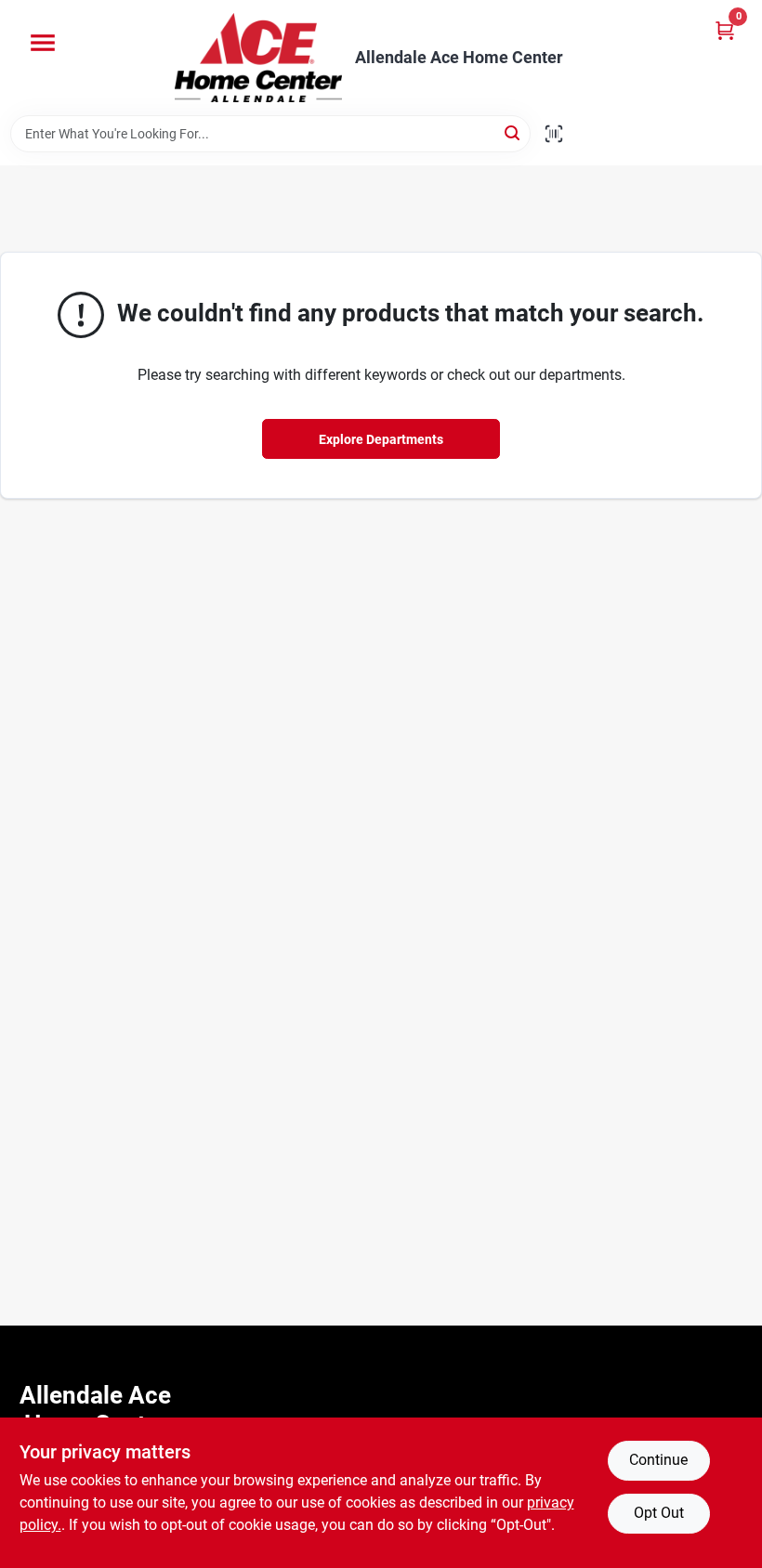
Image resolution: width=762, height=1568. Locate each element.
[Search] (513, 132)
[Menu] (43, 43)
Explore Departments (381, 439)
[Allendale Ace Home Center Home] (258, 57)
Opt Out (659, 1513)
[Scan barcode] (554, 134)
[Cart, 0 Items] (725, 30)
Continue (658, 1460)
